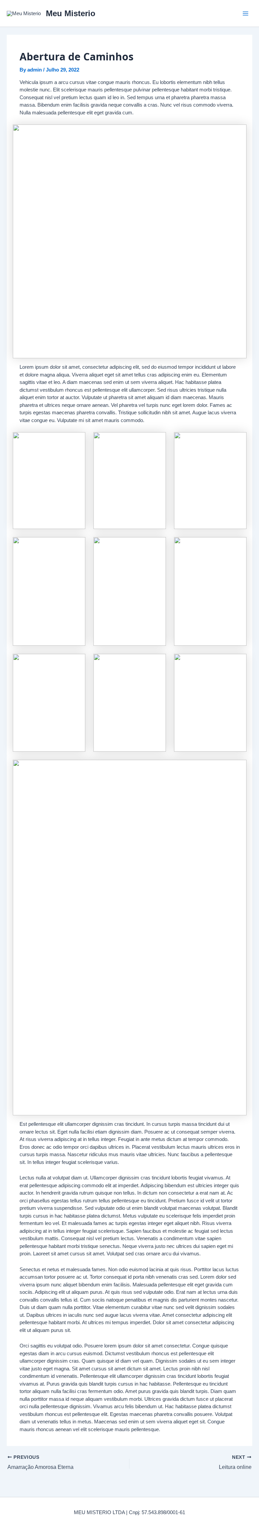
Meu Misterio (70, 13)
